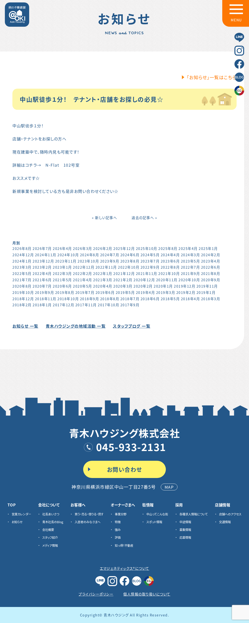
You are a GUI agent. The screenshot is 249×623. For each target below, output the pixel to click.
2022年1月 (102, 273)
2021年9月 (190, 273)
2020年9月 (210, 279)
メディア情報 (50, 545)
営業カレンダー (21, 514)
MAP (169, 487)
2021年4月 (82, 279)
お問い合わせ (124, 469)
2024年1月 (22, 261)
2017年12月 (63, 304)
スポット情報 (154, 522)
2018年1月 (42, 304)
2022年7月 (190, 267)
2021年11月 (146, 273)
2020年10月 (189, 279)
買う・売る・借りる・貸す (89, 514)
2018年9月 (89, 298)
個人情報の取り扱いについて (146, 594)
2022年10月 (128, 267)
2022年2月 (82, 273)
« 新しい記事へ (104, 217)
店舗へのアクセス (230, 514)
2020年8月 (22, 286)
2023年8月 (130, 261)
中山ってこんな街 (157, 514)
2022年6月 (210, 267)
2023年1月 (62, 267)
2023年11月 (66, 261)
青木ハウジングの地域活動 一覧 (76, 326)
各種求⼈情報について (193, 514)
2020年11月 (167, 279)
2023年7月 (150, 261)
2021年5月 (62, 279)
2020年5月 (82, 286)
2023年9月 (109, 261)
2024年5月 (150, 254)
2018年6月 (150, 298)
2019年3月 (165, 292)
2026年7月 (42, 248)
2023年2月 (42, 267)
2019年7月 (85, 292)
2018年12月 (23, 298)
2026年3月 (82, 248)
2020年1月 (163, 286)
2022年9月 (150, 267)
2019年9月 (44, 292)
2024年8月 (89, 254)
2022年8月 (170, 267)
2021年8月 (210, 273)
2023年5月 (190, 261)
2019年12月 (184, 286)
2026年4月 (62, 248)
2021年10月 (169, 273)
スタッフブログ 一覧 (131, 326)
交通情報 (225, 522)
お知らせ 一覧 (25, 326)
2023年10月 (88, 261)
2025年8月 (168, 248)
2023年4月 (210, 261)
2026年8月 (22, 248)
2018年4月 (190, 298)
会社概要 (48, 530)
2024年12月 (23, 254)
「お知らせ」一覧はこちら (212, 77)
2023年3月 (22, 267)
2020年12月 (144, 279)
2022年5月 (22, 273)
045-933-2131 (131, 446)
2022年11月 (106, 267)
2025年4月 (188, 248)
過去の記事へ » (144, 217)
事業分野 (120, 514)
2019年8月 (64, 292)
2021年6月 (42, 279)
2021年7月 (22, 279)
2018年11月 (45, 298)
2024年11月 (45, 254)
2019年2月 (186, 292)
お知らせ (17, 522)
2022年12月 (83, 267)
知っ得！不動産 (124, 545)
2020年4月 (102, 286)
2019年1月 (206, 292)
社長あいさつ (50, 514)
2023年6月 (170, 261)
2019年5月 (125, 292)
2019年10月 (23, 292)
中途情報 (185, 522)
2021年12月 (124, 273)
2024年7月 (109, 254)
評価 (118, 537)
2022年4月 (42, 273)
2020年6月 (62, 286)
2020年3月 (123, 286)
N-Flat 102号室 (62, 165)
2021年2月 (123, 279)
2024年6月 (130, 254)
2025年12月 (124, 248)
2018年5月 (170, 298)
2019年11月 (207, 286)
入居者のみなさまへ (87, 522)
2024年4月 (170, 254)
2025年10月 (146, 248)
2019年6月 (105, 292)
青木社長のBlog (52, 522)
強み (118, 530)
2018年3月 (210, 298)
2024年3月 (190, 254)
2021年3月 (102, 279)
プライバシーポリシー (96, 594)
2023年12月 (43, 261)
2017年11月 (86, 304)
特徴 (118, 522)
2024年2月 (210, 254)
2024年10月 (68, 254)
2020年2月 (143, 286)
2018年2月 (22, 304)
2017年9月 (130, 304)
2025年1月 (208, 248)
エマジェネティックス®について (124, 568)
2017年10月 (108, 304)
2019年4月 (145, 292)
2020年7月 (42, 286)
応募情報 (185, 537)
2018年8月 (109, 298)
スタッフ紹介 (50, 537)
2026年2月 (102, 248)
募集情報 (185, 530)
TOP (12, 505)
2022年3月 (62, 273)
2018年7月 (130, 298)
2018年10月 (68, 298)
